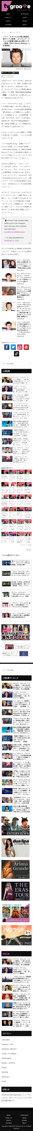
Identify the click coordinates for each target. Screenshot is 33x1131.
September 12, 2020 (11, 240)
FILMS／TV (8, 1118)
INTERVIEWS (24, 1115)
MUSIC (24, 1118)
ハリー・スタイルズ (8, 76)
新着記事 (6, 954)
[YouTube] (26, 347)
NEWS (16, 72)
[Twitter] (13, 347)
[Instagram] (20, 347)
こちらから (24, 1098)
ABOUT (24, 1123)
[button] (29, 364)
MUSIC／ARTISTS (7, 72)
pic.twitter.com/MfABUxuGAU (14, 232)
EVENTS (8, 1120)
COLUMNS (9, 1123)
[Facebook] (7, 347)
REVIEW (24, 1120)
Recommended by (24, 544)
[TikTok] (16, 354)
